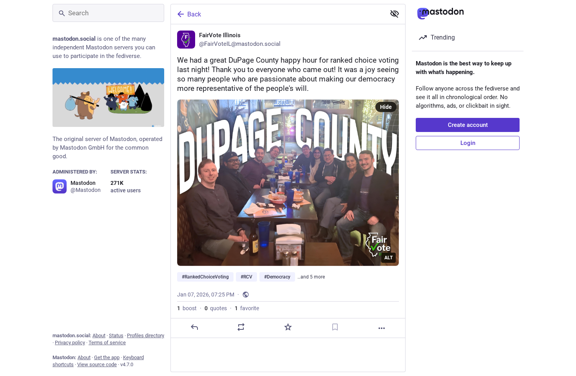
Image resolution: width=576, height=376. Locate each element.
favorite (247, 308)
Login (467, 142)
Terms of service (107, 342)
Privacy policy (70, 342)
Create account (468, 124)
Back (194, 14)
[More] (381, 328)
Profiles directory (145, 335)
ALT (388, 257)
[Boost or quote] (241, 327)
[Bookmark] (335, 327)
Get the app (107, 357)
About (98, 335)
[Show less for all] (394, 13)
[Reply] (194, 327)
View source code (97, 364)
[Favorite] (288, 327)
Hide (386, 107)
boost (187, 308)
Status (116, 335)
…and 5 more (311, 277)
